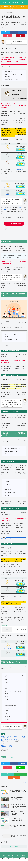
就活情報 (4, 757)
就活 (8, 757)
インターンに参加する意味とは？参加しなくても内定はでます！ (6, 747)
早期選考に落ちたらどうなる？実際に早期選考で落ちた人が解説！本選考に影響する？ (6, 738)
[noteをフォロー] (7, 774)
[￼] (20, 151)
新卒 (12, 757)
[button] (25, 408)
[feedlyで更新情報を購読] (20, 774)
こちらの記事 (11, 728)
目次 (13, 234)
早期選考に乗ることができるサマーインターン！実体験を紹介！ (19, 738)
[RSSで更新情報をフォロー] (14, 777)
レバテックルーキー (7, 165)
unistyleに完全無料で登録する (14, 223)
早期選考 (16, 757)
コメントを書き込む (14, 846)
